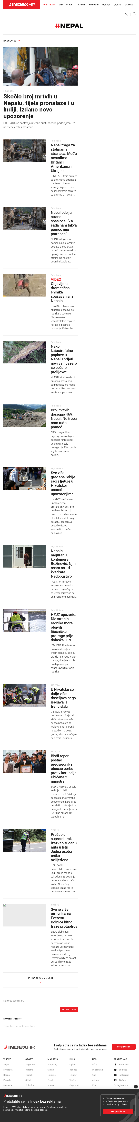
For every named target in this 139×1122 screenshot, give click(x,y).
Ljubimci (51, 1075)
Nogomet (30, 1064)
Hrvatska (8, 1069)
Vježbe (73, 1080)
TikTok (122, 1080)
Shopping (52, 1064)
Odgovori (74, 1085)
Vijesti (70, 5)
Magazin (52, 1059)
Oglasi (106, 5)
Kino (94, 1075)
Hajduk (29, 1075)
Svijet (6, 1064)
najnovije (9, 40)
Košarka (29, 1085)
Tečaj (94, 1064)
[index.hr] (21, 4)
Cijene (117, 5)
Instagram (124, 1075)
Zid (61, 5)
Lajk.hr (73, 1075)
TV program (98, 1069)
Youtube (123, 1069)
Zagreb (7, 1080)
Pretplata (49, 5)
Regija (6, 1075)
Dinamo (29, 1069)
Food (50, 1080)
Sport (81, 5)
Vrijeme (96, 1080)
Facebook (124, 1064)
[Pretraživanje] (133, 14)
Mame (50, 1085)
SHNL (28, 1080)
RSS (94, 1085)
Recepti (73, 1069)
